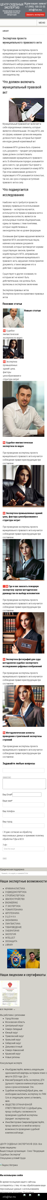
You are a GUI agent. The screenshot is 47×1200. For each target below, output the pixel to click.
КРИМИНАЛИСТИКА (15, 888)
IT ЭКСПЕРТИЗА (12, 906)
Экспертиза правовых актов (16, 290)
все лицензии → (7, 1009)
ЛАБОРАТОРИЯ (12, 930)
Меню (42, 22)
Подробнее (28, 1192)
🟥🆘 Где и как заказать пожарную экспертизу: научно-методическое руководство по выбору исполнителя (21, 590)
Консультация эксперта (11, 1063)
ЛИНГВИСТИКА (12, 923)
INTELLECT (10, 937)
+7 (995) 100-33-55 (35, 6)
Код (9, 777)
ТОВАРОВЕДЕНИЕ (13, 927)
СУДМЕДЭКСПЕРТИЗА (16, 892)
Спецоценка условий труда (12, 1158)
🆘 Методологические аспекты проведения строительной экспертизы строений (22, 736)
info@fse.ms (35, 9)
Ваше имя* (7, 800)
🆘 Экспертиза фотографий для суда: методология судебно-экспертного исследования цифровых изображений (22, 663)
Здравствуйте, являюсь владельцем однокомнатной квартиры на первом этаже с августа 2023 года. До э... (26, 1073)
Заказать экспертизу (35, 14)
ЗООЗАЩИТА (11, 941)
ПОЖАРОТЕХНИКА (14, 909)
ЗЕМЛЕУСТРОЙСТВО (15, 899)
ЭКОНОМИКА (11, 920)
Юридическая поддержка (12, 869)
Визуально (5, 777)
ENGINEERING (11, 902)
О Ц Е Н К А (10, 916)
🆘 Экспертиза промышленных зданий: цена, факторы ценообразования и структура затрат (12, 370)
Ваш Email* (7, 794)
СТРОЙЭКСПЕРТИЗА (15, 895)
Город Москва (12, 1018)
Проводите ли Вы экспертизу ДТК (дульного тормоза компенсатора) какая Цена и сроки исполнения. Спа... (24, 1083)
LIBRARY (6, 31)
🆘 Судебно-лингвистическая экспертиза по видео (12, 334)
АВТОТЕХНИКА (12, 913)
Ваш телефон (9, 811)
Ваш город (7, 821)
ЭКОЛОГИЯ (10, 934)
